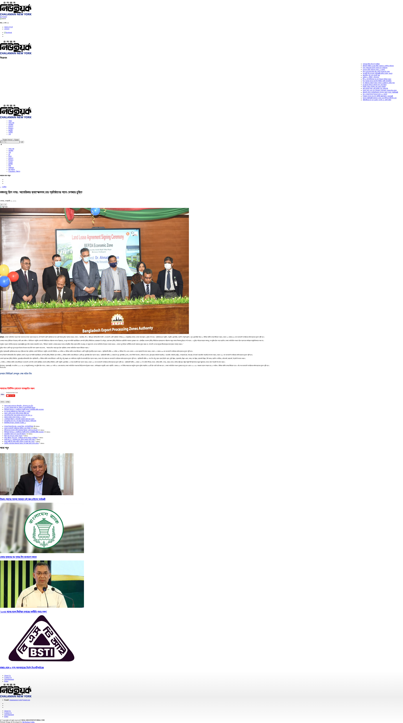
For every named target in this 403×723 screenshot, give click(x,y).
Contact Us (8, 677)
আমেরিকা (10, 125)
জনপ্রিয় (7, 402)
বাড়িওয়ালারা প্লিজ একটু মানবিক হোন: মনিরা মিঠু (353, 88)
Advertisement (9, 679)
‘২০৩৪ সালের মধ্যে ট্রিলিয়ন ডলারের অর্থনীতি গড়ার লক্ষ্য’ (23, 611)
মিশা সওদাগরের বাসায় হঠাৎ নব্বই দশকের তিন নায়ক (353, 71)
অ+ (2, 204)
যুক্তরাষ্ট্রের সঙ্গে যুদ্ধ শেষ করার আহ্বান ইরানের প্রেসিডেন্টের (20, 421)
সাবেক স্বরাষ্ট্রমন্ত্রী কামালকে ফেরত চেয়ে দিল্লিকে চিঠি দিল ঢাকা (357, 98)
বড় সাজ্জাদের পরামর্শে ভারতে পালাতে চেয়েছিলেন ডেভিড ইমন (356, 83)
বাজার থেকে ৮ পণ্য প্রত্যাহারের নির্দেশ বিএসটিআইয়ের (22, 667)
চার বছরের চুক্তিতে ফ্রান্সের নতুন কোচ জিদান (352, 85)
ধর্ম (9, 154)
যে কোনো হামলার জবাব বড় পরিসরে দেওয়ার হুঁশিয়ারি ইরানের (19, 407)
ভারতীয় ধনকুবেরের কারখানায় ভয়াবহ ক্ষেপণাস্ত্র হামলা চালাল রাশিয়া (21, 443)
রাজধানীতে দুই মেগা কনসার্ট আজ (349, 75)
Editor (6, 681)
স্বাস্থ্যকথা (11, 168)
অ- (5, 204)
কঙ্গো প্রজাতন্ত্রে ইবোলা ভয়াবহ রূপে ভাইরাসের (352, 68)
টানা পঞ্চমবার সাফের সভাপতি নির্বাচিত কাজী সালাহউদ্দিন (354, 81)
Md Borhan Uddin (28, 722)
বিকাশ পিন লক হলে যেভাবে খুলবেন (13, 436)
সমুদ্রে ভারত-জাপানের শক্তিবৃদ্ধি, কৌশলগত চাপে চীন (18, 406)
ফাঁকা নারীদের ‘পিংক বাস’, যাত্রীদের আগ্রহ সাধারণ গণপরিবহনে (20, 438)
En (1, 17)
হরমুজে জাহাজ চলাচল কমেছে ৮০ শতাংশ (15, 417)
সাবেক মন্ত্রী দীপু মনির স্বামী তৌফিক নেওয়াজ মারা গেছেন (19, 441)
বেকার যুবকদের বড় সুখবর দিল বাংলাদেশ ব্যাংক (18, 557)
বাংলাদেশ (10, 126)
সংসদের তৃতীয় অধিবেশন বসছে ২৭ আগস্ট (351, 69)
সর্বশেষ (2, 402)
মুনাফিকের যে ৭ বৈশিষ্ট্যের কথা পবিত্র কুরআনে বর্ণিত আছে (19, 439)
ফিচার (9, 156)
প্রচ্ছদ (10, 121)
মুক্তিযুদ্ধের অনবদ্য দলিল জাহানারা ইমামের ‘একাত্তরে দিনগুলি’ (21, 430)
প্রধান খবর (11, 123)
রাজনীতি (10, 130)
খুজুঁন (22, 142)
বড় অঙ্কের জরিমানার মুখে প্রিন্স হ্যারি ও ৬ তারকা (17, 411)
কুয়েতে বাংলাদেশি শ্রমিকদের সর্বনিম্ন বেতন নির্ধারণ (17, 428)
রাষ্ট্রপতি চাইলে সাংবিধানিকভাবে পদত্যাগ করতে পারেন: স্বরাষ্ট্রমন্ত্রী (358, 92)
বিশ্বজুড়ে (10, 128)
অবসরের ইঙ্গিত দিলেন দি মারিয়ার (348, 64)
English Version (7, 140)
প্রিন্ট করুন (5, 207)
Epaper (4, 17)
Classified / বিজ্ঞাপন (14, 171)
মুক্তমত (10, 162)
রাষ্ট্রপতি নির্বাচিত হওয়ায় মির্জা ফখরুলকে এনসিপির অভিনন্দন (356, 66)
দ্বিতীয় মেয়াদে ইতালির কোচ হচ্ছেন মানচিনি (351, 87)
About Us (7, 675)
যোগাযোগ (6, 29)
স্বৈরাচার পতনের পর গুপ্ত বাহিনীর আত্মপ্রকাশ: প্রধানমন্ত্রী (355, 96)
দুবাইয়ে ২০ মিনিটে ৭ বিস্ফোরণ (348, 77)
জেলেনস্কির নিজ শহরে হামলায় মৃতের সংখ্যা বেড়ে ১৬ (18, 415)
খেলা (9, 134)
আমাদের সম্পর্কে (8, 27)
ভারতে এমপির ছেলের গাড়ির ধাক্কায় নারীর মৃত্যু (16, 413)
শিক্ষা (9, 166)
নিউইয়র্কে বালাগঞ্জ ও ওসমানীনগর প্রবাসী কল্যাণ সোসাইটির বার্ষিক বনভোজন (24, 409)
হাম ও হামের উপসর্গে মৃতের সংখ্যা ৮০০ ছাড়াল (352, 94)
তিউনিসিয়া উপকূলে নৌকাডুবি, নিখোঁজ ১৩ (15, 423)
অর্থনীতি (10, 132)
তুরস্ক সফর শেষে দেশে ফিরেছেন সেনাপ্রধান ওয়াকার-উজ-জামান (357, 90)
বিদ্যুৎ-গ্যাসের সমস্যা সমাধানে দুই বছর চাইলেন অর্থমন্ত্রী (22, 499)
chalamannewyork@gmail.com (19, 700)
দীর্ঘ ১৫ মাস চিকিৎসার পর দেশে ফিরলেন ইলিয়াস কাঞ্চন (354, 79)
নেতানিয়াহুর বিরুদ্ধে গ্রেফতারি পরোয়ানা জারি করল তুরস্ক (19, 419)
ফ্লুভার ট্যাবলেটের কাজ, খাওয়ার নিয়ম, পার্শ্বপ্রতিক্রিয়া (18, 426)
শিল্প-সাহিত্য (11, 169)
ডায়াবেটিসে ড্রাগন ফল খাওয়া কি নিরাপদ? (15, 434)
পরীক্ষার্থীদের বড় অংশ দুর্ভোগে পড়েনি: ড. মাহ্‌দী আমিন (354, 100)
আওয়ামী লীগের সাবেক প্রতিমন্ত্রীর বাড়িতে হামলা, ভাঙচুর (355, 73)
